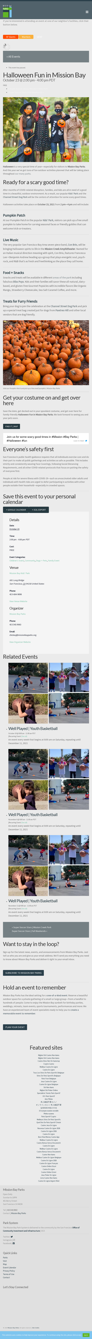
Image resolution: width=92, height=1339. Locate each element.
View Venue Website (18, 601)
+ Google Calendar (16, 509)
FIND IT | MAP (11, 426)
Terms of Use (8, 1274)
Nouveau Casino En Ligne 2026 (48, 1128)
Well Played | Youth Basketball (33, 728)
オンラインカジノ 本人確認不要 (48, 1105)
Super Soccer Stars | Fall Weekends (26, 92)
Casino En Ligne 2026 (49, 1131)
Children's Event (16, 560)
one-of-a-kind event (57, 995)
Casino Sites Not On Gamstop (49, 1061)
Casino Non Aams (48, 1154)
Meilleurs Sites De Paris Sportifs (49, 1119)
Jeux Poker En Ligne (48, 1175)
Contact (6, 1277)
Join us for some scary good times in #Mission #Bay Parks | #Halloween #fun (42, 438)
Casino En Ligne (49, 1070)
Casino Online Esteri (48, 1172)
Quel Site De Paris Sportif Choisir (49, 1122)
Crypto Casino (48, 1064)
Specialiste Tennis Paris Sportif (48, 1093)
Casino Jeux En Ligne (49, 1125)
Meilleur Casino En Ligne (49, 1067)
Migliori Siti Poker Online (49, 1090)
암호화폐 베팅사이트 (48, 1108)
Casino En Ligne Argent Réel (48, 1181)
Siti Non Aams (49, 1087)
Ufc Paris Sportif (49, 1096)
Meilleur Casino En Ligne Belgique (48, 1157)
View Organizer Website (20, 642)
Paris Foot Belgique (48, 1078)
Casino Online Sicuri (48, 1166)
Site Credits (35, 1328)
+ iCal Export (39, 509)
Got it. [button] (86, 1335)
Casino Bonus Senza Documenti (49, 1143)
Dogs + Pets (41, 560)
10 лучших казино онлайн (48, 1111)
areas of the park (62, 277)
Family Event (53, 560)
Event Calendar (9, 1267)
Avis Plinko (49, 1099)
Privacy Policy (9, 1271)
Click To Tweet (79, 441)
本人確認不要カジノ (49, 1102)
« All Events (13, 56)
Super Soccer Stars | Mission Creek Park (28, 88)
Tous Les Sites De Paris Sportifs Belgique (48, 1073)
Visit (5, 1261)
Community (30, 560)
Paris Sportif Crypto (48, 1116)
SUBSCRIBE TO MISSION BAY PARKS (23, 972)
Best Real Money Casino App (48, 1137)
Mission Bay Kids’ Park (19, 573)
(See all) (24, 736)
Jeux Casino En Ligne (49, 1081)
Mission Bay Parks (17, 614)
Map (5, 1264)
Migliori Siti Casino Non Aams (48, 1055)
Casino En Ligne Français (49, 1163)
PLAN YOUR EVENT (15, 1027)
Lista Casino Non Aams (48, 1178)
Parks (5, 1257)
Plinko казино (49, 1113)
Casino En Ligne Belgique (48, 1084)
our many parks (23, 173)
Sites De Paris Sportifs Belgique (49, 1076)
